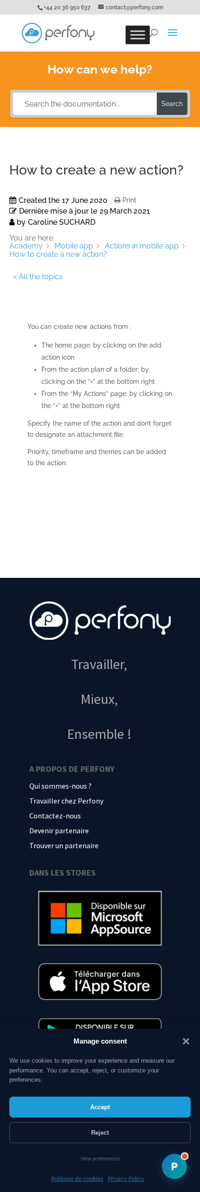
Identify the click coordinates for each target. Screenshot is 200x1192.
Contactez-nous (55, 815)
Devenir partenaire (59, 830)
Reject (100, 1132)
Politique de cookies (77, 1179)
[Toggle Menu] (137, 34)
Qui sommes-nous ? (60, 785)
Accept (100, 1107)
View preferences (100, 1158)
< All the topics (38, 276)
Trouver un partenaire (64, 845)
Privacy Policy (126, 1179)
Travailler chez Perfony (66, 800)
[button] (186, 1041)
